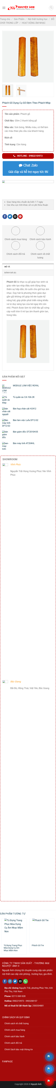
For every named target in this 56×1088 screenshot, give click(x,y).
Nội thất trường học (38, 19)
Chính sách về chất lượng (16, 1023)
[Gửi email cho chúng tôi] (20, 981)
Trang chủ (5, 19)
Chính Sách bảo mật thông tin (18, 1049)
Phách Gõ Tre (38, 945)
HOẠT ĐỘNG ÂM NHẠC (33, 23)
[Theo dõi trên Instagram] (10, 981)
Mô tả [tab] (7, 267)
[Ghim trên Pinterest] (20, 216)
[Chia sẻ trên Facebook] (4, 216)
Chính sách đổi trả (13, 1043)
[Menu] (4, 7)
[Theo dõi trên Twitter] (15, 981)
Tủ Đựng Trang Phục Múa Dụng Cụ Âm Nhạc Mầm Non (13, 947)
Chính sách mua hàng (14, 1030)
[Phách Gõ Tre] (42, 930)
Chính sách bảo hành (14, 1036)
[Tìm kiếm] (51, 7)
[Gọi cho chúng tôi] (25, 981)
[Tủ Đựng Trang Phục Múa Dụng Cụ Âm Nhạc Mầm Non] (14, 930)
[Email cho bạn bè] (15, 216)
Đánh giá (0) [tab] (10, 273)
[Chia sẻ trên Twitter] (10, 216)
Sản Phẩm (19, 19)
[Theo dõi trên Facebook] (4, 981)
